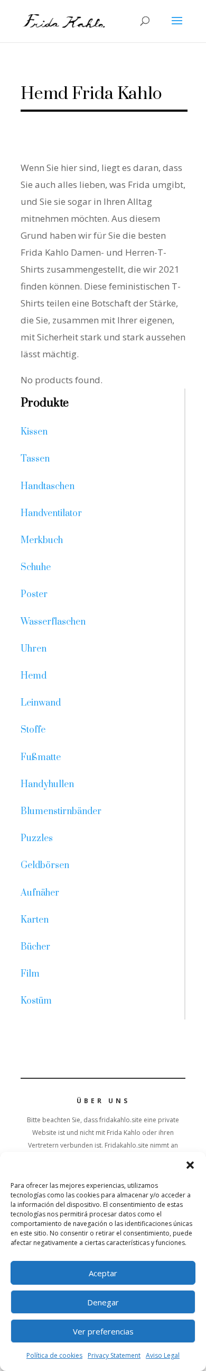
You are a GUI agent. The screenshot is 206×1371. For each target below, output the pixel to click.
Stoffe (33, 730)
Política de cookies (54, 1355)
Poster (34, 594)
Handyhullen (47, 784)
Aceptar (103, 1273)
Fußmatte (41, 757)
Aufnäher (40, 893)
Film (30, 974)
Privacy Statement (114, 1355)
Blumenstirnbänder (61, 811)
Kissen (34, 432)
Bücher (35, 947)
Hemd (33, 676)
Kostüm (36, 1001)
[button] (190, 1165)
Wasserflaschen (53, 622)
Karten (35, 920)
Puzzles (37, 838)
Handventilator (51, 513)
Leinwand (41, 703)
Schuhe (36, 567)
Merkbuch (42, 540)
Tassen (35, 459)
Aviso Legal (163, 1355)
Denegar (103, 1302)
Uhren (33, 649)
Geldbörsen (45, 865)
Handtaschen (47, 486)
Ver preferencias (103, 1331)
